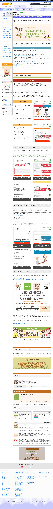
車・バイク (4, 484)
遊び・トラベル (4, 478)
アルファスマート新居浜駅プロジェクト (20, 476)
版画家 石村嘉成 (17, 479)
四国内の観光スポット (30, 473)
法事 (3, 114)
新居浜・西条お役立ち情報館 (19, 496)
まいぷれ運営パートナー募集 (7, 104)
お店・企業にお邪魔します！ (19, 490)
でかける (32, 6)
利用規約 (4, 99)
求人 (3, 483)
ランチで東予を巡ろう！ (30, 479)
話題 (19, 408)
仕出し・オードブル (5, 490)
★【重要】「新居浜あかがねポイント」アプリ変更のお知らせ (24, 55)
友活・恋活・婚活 (42, 473)
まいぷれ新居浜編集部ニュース (19, 489)
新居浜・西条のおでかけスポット (32, 477)
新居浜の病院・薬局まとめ (19, 484)
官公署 (3, 482)
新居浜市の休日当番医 (18, 483)
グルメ (3, 472)
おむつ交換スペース (6, 111)
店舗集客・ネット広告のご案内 (33, 501)
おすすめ (15, 408)
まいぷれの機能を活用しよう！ (44, 476)
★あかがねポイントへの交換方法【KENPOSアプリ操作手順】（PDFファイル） (28, 279)
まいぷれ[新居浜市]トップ (5, 9)
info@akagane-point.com (24, 398)
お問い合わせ (5, 100)
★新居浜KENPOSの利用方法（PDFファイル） (22, 324)
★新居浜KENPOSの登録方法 (18, 64)
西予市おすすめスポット (30, 483)
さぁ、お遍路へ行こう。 (30, 476)
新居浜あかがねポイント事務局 (23, 380)
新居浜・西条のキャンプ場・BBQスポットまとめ (20, 472)
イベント (28, 472)
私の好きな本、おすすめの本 (19, 482)
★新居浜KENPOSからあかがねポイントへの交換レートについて (24, 61)
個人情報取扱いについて (14, 501)
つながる (45, 6)
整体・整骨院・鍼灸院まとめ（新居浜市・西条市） (20, 494)
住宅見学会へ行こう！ (18, 488)
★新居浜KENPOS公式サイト (18, 278)
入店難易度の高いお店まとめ (6, 493)
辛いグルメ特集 (4, 494)
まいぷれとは (5, 96)
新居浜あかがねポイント (16, 9)
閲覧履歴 (33, 3)
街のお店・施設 (8, 6)
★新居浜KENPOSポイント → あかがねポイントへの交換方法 (24, 65)
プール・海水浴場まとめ (18, 473)
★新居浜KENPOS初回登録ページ (19, 323)
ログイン (38, 3)
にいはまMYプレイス (18, 477)
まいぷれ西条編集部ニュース (31, 482)
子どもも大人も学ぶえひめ (19, 493)
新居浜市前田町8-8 (20, 215)
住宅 (3, 479)
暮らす (20, 6)
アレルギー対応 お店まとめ (19, 478)
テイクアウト (4, 489)
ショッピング (4, 473)
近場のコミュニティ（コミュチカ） (44, 472)
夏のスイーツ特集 (5, 495)
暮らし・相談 (4, 476)
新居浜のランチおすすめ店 (6, 488)
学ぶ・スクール (4, 477)
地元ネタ (7, 112)
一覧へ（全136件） (48, 422)
